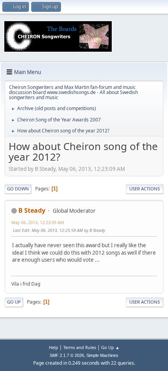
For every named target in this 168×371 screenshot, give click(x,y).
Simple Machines (102, 355)
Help (53, 347)
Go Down (18, 189)
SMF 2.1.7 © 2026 (67, 355)
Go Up (14, 302)
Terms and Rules (79, 347)
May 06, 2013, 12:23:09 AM (37, 222)
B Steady (31, 210)
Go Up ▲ (110, 347)
